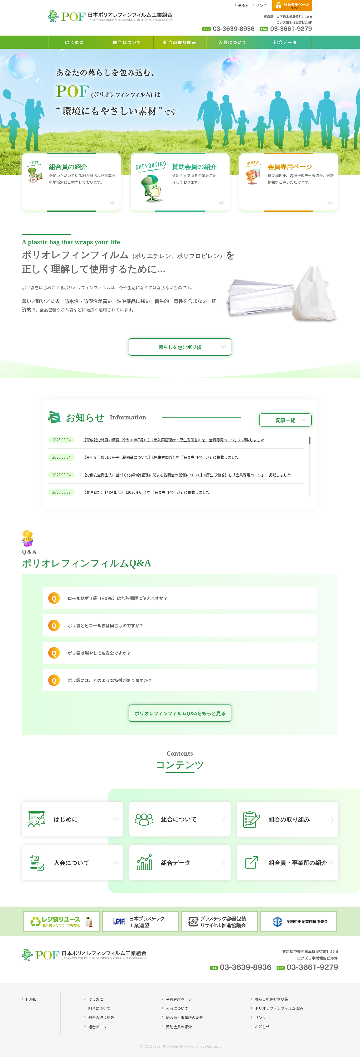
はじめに (74, 42)
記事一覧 (285, 420)
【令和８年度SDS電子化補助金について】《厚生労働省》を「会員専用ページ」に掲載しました (160, 457)
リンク (261, 5)
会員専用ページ (179, 999)
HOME (242, 5)
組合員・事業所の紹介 (184, 1017)
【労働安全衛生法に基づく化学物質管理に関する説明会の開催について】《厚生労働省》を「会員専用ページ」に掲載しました (186, 474)
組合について (127, 42)
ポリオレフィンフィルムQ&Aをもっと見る (180, 713)
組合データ (285, 42)
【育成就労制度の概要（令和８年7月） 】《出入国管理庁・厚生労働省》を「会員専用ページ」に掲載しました (173, 439)
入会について (232, 42)
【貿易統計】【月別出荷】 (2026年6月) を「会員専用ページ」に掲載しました (146, 492)
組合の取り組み (180, 42)
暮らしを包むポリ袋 (180, 347)
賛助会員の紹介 (179, 1026)
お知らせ (262, 1026)
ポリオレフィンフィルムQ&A (279, 1008)
